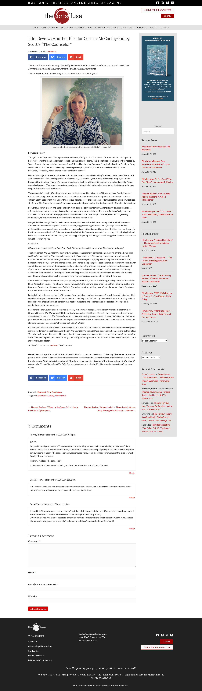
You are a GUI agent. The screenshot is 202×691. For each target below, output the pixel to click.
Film (49, 392)
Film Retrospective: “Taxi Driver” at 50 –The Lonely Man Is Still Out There (157, 214)
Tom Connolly (148, 374)
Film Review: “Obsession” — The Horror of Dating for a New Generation (157, 260)
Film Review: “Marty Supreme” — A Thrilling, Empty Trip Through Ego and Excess (157, 313)
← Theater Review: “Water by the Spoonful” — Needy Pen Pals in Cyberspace (53, 409)
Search (158, 126)
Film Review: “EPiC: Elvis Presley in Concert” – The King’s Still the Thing (157, 296)
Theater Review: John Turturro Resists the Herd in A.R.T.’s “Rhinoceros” (156, 196)
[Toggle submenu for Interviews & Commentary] (91, 27)
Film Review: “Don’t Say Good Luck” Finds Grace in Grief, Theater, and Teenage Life (156, 417)
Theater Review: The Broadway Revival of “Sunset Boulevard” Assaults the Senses (156, 278)
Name (32, 572)
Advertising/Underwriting (40, 646)
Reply (132, 473)
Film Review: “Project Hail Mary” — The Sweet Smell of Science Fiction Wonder (157, 242)
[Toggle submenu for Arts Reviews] (57, 27)
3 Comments (50, 51)
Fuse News (57, 392)
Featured (41, 392)
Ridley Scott (60, 395)
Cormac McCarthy (45, 395)
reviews (54, 345)
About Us (32, 641)
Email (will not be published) (43, 584)
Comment (34, 541)
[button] (158, 10)
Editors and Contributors (40, 660)
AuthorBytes (122, 685)
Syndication (33, 651)
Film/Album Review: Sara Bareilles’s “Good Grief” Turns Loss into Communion (156, 164)
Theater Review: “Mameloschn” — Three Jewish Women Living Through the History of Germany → (110, 409)
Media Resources (36, 655)
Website (32, 596)
